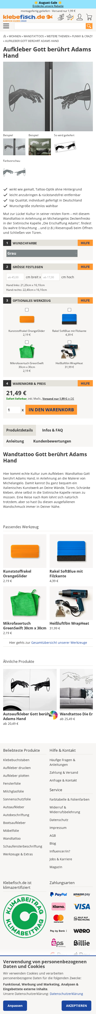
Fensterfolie (12, 783)
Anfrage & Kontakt (63, 780)
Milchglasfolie (13, 791)
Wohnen (15, 36)
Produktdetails (19, 430)
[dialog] (48, 985)
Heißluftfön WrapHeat (69, 623)
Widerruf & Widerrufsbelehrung (65, 809)
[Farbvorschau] (14, 172)
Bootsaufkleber (14, 823)
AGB (53, 835)
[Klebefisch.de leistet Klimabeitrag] (24, 916)
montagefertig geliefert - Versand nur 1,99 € (48, 11)
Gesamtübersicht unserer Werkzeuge (59, 642)
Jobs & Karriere (61, 859)
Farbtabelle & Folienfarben (70, 799)
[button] (14, 146)
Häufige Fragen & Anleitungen (62, 762)
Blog (53, 843)
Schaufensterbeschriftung (22, 846)
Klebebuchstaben (16, 760)
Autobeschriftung (16, 815)
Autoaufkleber (13, 807)
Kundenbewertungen (52, 441)
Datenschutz (59, 820)
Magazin (56, 867)
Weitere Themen (58, 36)
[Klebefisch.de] (27, 18)
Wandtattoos (34, 36)
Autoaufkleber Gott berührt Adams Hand (28, 716)
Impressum (58, 828)
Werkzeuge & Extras (18, 854)
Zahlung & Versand (64, 772)
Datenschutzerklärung (66, 994)
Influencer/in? (60, 851)
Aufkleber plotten (16, 775)
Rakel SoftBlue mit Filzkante (66, 573)
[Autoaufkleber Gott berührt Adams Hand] (30, 690)
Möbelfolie (11, 830)
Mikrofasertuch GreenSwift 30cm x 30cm (24, 626)
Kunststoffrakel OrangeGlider (17, 573)
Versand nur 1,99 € (58, 399)
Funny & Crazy (82, 36)
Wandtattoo (12, 838)
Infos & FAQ (52, 430)
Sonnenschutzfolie (17, 799)
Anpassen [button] (15, 1005)
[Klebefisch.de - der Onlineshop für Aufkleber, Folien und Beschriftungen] (4, 36)
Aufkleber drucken (17, 768)
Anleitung (15, 441)
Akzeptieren (76, 1005)
